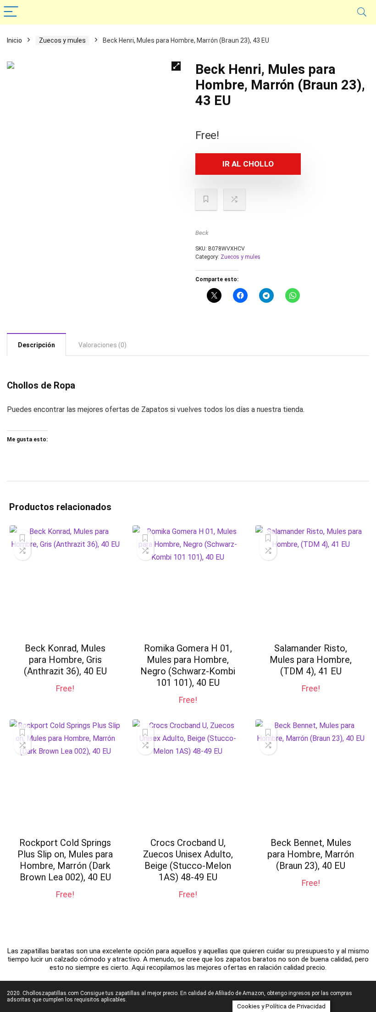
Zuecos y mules (62, 40)
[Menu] (11, 12)
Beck (201, 232)
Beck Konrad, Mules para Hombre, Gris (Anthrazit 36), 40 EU (65, 660)
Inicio (14, 40)
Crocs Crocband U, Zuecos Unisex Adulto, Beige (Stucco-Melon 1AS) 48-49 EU (188, 860)
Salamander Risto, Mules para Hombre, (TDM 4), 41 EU (311, 660)
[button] (176, 66)
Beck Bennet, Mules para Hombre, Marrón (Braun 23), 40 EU (310, 854)
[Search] (362, 12)
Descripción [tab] (36, 345)
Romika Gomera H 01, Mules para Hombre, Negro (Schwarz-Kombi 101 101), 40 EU (187, 665)
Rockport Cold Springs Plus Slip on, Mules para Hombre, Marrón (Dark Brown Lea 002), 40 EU (65, 860)
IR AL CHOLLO (248, 163)
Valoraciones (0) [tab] (102, 345)
